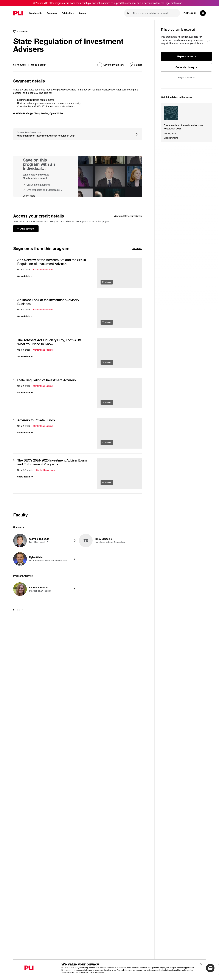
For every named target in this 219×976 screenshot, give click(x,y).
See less (16, 610)
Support (83, 13)
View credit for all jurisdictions (128, 216)
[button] (210, 968)
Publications (68, 13)
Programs (52, 13)
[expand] (184, 3)
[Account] (203, 13)
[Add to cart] (119, 273)
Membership (35, 13)
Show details (23, 276)
